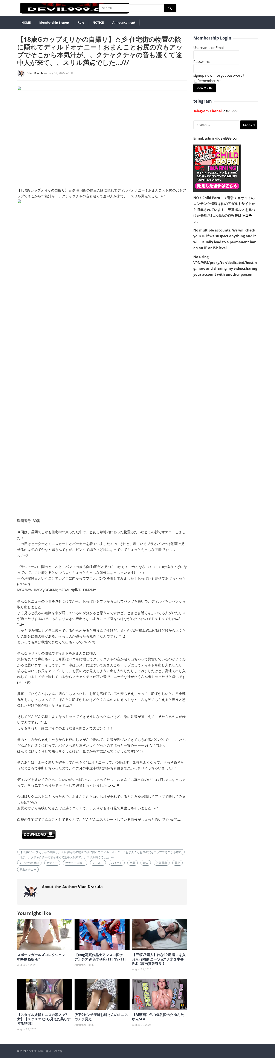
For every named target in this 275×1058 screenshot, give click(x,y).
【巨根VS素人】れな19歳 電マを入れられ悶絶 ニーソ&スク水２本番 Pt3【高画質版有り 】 (159, 959)
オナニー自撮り (75, 863)
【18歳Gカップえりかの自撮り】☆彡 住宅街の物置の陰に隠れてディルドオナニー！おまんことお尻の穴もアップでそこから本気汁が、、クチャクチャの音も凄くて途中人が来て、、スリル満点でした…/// (101, 852)
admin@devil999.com (222, 138)
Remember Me (210, 80)
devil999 (230, 111)
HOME (26, 22)
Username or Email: (209, 47)
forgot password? (230, 75)
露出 (177, 863)
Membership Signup (54, 22)
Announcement (123, 22)
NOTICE (98, 22)
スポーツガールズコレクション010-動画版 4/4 (41, 957)
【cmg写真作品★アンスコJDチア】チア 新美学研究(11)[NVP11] (100, 957)
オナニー (52, 863)
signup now (202, 75)
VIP (71, 73)
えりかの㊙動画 (29, 863)
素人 (145, 863)
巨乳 (132, 863)
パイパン (116, 863)
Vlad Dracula (35, 73)
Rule (81, 22)
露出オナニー (28, 869)
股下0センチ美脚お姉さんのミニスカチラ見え (101, 1016)
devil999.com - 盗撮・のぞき (45, 1051)
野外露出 (161, 863)
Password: (201, 61)
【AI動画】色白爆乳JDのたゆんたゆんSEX (158, 1016)
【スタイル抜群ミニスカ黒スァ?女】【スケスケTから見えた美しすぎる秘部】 (44, 1019)
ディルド (98, 863)
